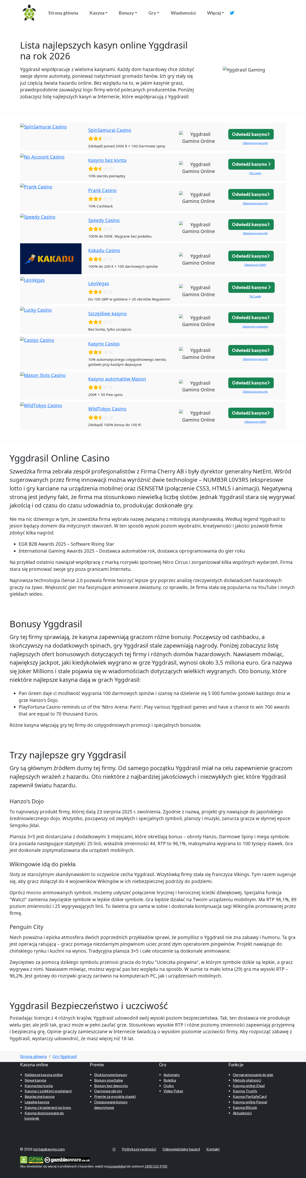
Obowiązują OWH (255, 264)
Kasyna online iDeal (249, 1086)
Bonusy (126, 13)
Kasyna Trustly (245, 1091)
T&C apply (255, 173)
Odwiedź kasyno (249, 134)
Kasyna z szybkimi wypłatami (48, 1091)
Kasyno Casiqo (104, 344)
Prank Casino (102, 190)
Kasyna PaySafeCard (250, 1096)
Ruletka (170, 1080)
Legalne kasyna (37, 1102)
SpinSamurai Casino (109, 130)
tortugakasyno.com (49, 1149)
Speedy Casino (104, 220)
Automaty (172, 1074)
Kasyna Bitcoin (245, 1107)
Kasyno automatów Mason (117, 379)
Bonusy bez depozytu (111, 1086)
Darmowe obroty (108, 1091)
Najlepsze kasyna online (44, 1074)
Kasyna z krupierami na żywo (48, 1107)
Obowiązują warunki (255, 142)
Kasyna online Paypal (250, 1102)
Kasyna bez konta (39, 1086)
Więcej (214, 13)
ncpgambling (117, 1166)
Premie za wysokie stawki (115, 1096)
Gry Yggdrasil (65, 1056)
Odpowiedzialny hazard (181, 1149)
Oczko (169, 1086)
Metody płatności (247, 1080)
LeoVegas (98, 283)
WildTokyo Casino (107, 409)
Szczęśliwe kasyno (107, 314)
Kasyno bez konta (107, 160)
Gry (152, 13)
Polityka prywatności (139, 1149)
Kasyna (97, 13)
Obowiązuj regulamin (255, 326)
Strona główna (63, 13)
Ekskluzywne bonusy (110, 1074)
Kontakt (213, 1149)
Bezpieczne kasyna (40, 1096)
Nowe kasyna (35, 1080)
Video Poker (173, 1091)
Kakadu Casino (104, 250)
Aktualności (242, 1113)
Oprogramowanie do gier (253, 1074)
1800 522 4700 (156, 1166)
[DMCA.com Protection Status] (23, 1159)
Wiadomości (183, 13)
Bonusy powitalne (108, 1080)
